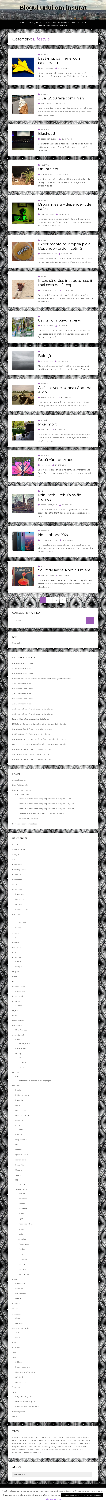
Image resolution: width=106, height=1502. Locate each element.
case (14, 885)
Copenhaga (82, 1437)
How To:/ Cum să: (78, 23)
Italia (20, 1234)
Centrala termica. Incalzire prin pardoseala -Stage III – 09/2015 (46, 809)
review (15, 1309)
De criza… (16, 942)
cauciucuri (20, 1288)
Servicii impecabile (20, 1328)
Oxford (24, 1446)
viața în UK (76, 1449)
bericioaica (17, 864)
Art (13, 859)
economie (16, 957)
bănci (61, 1437)
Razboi (18, 1076)
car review (70, 1437)
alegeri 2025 (27, 1437)
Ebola (17, 1318)
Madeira (18, 1150)
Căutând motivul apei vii (60, 320)
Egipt (20, 1219)
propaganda (24, 1043)
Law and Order (18, 1020)
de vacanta (44, 1440)
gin (16, 937)
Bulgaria (44, 165)
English (15, 971)
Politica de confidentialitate (53, 25)
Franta (18, 1125)
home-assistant (22, 1367)
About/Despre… (35, 23)
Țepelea (16, 1387)
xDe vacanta (21, 1189)
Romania (22, 1269)
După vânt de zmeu (56, 459)
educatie (55, 1440)
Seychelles (23, 1274)
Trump (30, 1449)
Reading (22, 1184)
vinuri (14, 1416)
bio (41, 316)
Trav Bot (16, 1392)
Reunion (22, 1264)
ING (24, 1443)
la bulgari (38, 1443)
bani (37, 1437)
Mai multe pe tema (53, 1499)
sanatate (16, 1314)
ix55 (30, 1443)
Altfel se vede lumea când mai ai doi (65, 390)
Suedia (18, 1170)
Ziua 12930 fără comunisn (61, 98)
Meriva (18, 1299)
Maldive (21, 1249)
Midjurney (22, 923)
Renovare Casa (22, 794)
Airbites (18, 1005)
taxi (14, 1449)
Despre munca (22, 1115)
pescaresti (20, 991)
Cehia (17, 1105)
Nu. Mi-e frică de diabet (92, 1495)
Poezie (18, 928)
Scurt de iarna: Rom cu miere (64, 570)
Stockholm (82, 1446)
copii (14, 1440)
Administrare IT (19, 849)
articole (18, 1039)
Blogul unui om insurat (53, 7)
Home (22, 23)
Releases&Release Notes (27, 1406)
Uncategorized (18, 1411)
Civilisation (17, 890)
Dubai (21, 1214)
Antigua (15, 854)
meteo (21, 1067)
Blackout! (46, 133)
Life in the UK (50, 1443)
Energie (18, 966)
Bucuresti (19, 894)
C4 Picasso (17, 880)
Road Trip (19, 1165)
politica (32, 1446)
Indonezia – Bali (25, 1224)
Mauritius (22, 1259)
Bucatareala (20, 1048)
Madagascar (24, 1244)
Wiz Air (18, 1337)
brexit (44, 1437)
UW (47, 1449)
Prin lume (16, 1086)
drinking (15, 952)
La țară (43, 420)
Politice (15, 1072)
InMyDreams (21, 1139)
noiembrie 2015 (83, 1443)
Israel (14, 1015)
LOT (17, 1145)
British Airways (22, 1095)
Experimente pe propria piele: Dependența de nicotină (64, 246)
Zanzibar (35, 1453)
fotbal (87, 1440)
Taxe (14, 1352)
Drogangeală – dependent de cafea (64, 206)
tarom (18, 1175)
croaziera (32, 1440)
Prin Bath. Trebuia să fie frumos (59, 497)
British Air (16, 874)
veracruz (54, 1449)
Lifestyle (44, 129)
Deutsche (19, 899)
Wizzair (26, 1453)
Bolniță (44, 355)
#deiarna (16, 1437)
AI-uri (17, 918)
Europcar (19, 1120)
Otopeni (15, 1446)
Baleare (21, 1193)
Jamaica (22, 1239)
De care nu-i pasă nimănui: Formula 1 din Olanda (44, 724)
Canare (21, 1203)
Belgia (18, 1090)
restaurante (20, 1160)
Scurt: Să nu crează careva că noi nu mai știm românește (45, 678)
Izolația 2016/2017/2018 (28, 819)
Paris (20, 1129)
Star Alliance (21, 1030)
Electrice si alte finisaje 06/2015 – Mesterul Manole (41, 814)
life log (44, 54)
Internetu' (16, 1001)
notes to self (18, 1035)
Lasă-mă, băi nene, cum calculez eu (59, 60)
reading (46, 1446)
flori (14, 982)
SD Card (19, 1377)
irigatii (15, 1010)
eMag (63, 1440)
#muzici (15, 844)
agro (24, 1062)
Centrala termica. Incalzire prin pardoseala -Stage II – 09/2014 (46, 803)
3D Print (18, 1362)
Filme (14, 977)
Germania (16, 1443)
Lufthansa (17, 1025)
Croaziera (22, 1209)
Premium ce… (29, 663)
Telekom (21, 1449)
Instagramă (17, 996)
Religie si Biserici (22, 909)
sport (14, 1342)
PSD (39, 1446)
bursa (18, 961)
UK (16, 1180)
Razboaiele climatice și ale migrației (34, 1080)
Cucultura (16, 914)
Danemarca (20, 1110)
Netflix (72, 1443)
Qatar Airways (21, 1155)
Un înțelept (48, 169)
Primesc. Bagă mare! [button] (71, 1495)
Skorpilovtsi (70, 1446)
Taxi (17, 1332)
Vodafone (16, 1453)
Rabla (14, 1279)
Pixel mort (47, 424)
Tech (14, 1358)
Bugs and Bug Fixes (24, 1396)
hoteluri (18, 1134)
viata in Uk (65, 1449)
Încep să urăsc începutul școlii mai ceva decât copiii (65, 282)
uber (37, 1449)
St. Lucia (16, 1347)
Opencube (17, 643)
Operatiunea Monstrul (56, 23)
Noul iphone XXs (53, 535)
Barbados (22, 1198)
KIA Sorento (20, 1293)
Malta (21, 1254)
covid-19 (22, 1440)
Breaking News (19, 869)
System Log (20, 1382)
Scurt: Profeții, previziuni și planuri (38, 709)
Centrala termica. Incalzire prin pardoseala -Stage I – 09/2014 (46, 798)
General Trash (18, 987)
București (53, 1437)
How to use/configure (25, 1401)
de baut (15, 933)
